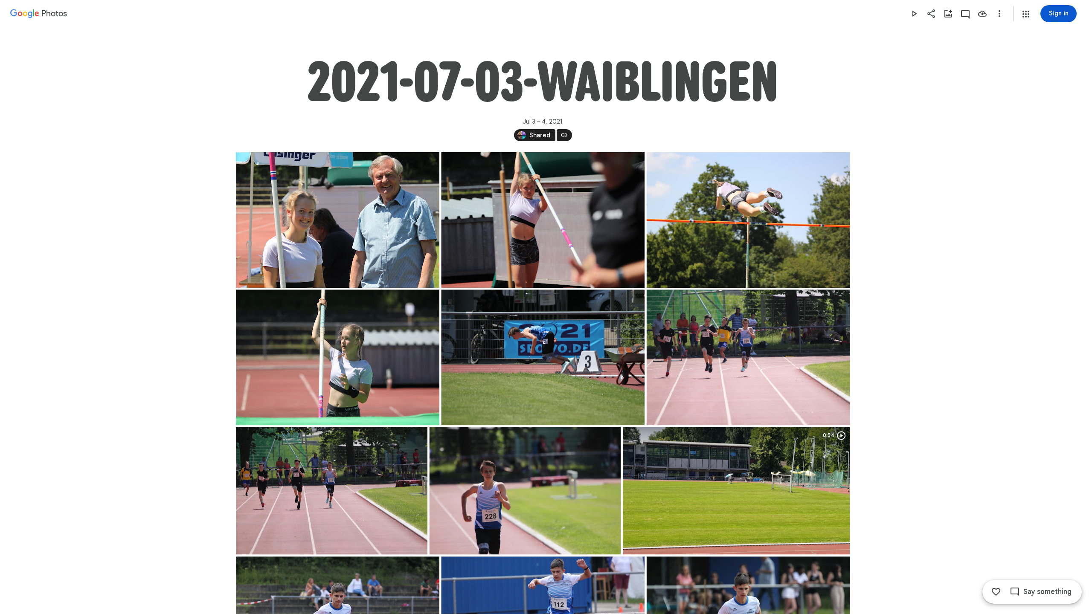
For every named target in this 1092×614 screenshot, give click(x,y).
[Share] (931, 13)
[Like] (996, 591)
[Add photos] (948, 13)
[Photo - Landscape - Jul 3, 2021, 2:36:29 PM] (331, 490)
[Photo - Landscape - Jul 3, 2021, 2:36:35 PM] (525, 490)
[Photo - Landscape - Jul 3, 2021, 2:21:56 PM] (543, 220)
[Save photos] (982, 13)
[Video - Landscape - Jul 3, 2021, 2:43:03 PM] (736, 490)
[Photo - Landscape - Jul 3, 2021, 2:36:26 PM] (748, 357)
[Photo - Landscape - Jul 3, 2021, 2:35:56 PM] (543, 357)
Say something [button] (1047, 592)
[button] (1025, 14)
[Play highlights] (914, 13)
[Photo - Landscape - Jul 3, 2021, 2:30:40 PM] (337, 357)
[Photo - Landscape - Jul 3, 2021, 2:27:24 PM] (748, 220)
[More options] (999, 13)
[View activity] (965, 13)
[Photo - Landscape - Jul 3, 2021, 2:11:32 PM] (337, 220)
